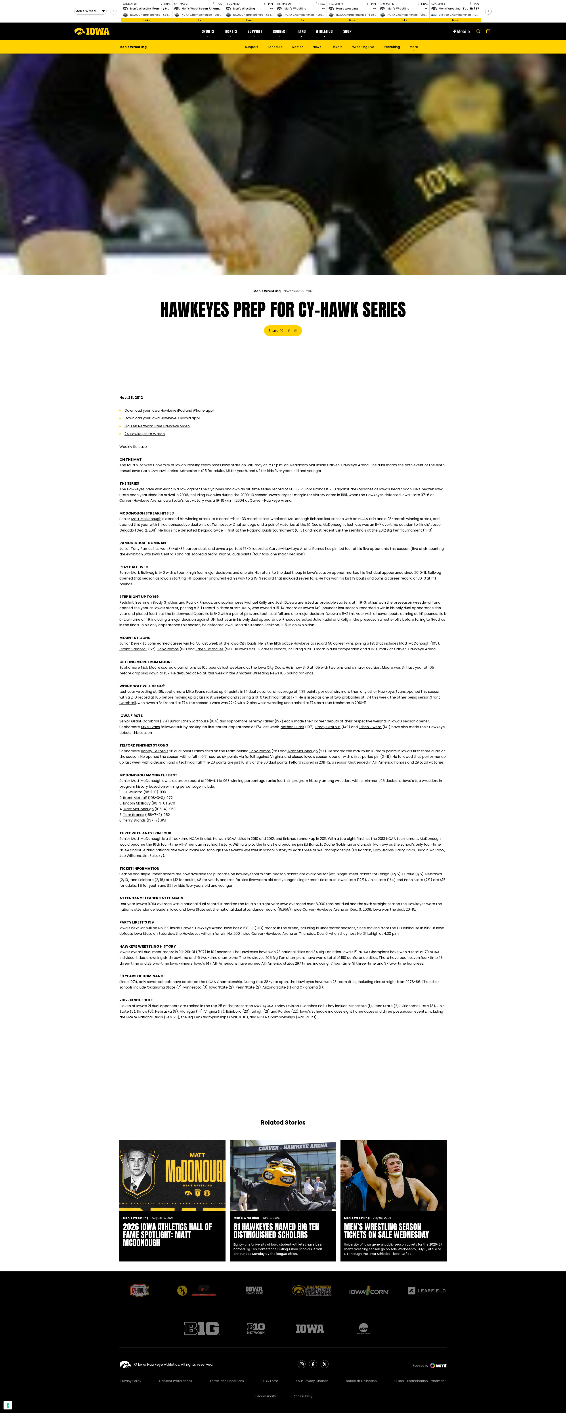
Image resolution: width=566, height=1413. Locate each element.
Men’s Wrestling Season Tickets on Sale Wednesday (386, 1231)
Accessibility (303, 1396)
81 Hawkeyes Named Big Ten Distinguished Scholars (276, 1231)
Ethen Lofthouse (209, 649)
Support (255, 31)
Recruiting (392, 47)
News (317, 47)
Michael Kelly (255, 602)
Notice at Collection (361, 1381)
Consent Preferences (175, 1381)
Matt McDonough (146, 518)
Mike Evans (195, 691)
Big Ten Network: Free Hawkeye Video (157, 426)
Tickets (230, 31)
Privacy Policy (130, 1381)
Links (146, 20)
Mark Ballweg (142, 572)
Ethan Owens (370, 727)
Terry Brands (134, 820)
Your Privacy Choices (312, 1381)
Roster (297, 47)
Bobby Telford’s (154, 751)
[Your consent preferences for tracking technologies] (8, 1405)
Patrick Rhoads (199, 602)
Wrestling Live (363, 48)
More (414, 47)
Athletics (324, 31)
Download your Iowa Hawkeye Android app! (162, 418)
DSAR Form (270, 1381)
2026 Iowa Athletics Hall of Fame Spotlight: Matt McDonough (167, 1235)
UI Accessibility (265, 1396)
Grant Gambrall (133, 649)
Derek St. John (143, 643)
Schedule (275, 47)
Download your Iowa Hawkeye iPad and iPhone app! (169, 410)
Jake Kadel (322, 619)
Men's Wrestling (267, 291)
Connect (280, 31)
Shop (347, 31)
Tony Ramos (141, 548)
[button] (488, 11)
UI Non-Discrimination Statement (420, 1381)
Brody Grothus (165, 602)
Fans (302, 31)
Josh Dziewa (286, 602)
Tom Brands (314, 489)
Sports (208, 31)
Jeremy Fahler (261, 721)
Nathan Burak (292, 727)
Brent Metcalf (135, 797)
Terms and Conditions (227, 1381)
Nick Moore (150, 667)
